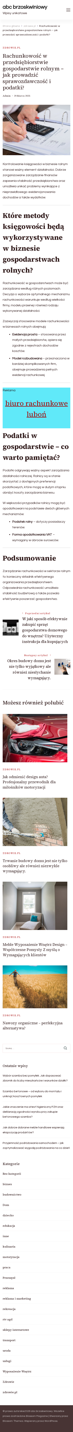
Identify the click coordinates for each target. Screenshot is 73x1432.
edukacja (9, 1226)
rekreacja (9, 1309)
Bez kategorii (12, 1174)
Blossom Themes (13, 1421)
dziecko (8, 1215)
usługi (7, 1361)
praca (6, 1267)
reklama (8, 1288)
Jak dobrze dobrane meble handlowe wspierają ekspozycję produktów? (33, 1130)
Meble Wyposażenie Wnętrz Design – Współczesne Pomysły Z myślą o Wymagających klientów (35, 949)
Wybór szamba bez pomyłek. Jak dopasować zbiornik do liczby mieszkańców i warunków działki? (35, 1078)
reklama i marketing (17, 1298)
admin (7, 96)
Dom (6, 1205)
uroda (7, 1350)
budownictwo (12, 1194)
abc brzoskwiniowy (25, 7)
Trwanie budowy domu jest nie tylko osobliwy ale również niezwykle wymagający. (35, 866)
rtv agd (7, 1319)
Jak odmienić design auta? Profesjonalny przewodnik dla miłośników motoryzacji (29, 782)
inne (6, 1236)
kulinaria (9, 1246)
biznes (7, 1184)
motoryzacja (11, 1257)
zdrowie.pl (12, 47)
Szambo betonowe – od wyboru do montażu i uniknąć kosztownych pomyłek (32, 1094)
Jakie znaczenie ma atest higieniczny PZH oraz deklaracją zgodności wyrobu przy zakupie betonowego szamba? (33, 1111)
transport (9, 1340)
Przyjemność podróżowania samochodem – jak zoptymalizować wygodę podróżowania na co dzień (36, 1145)
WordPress (50, 1421)
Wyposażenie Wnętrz (17, 1371)
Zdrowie (8, 1382)
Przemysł (9, 1278)
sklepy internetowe (16, 1330)
